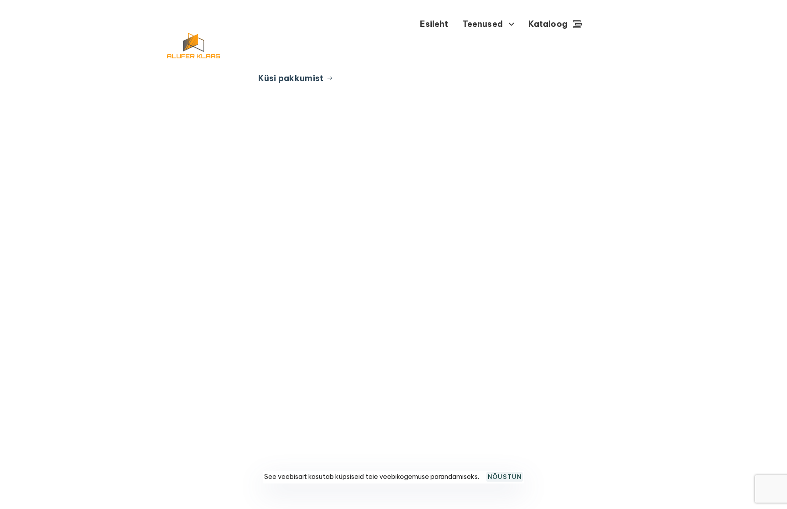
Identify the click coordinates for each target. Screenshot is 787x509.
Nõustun (504, 476)
